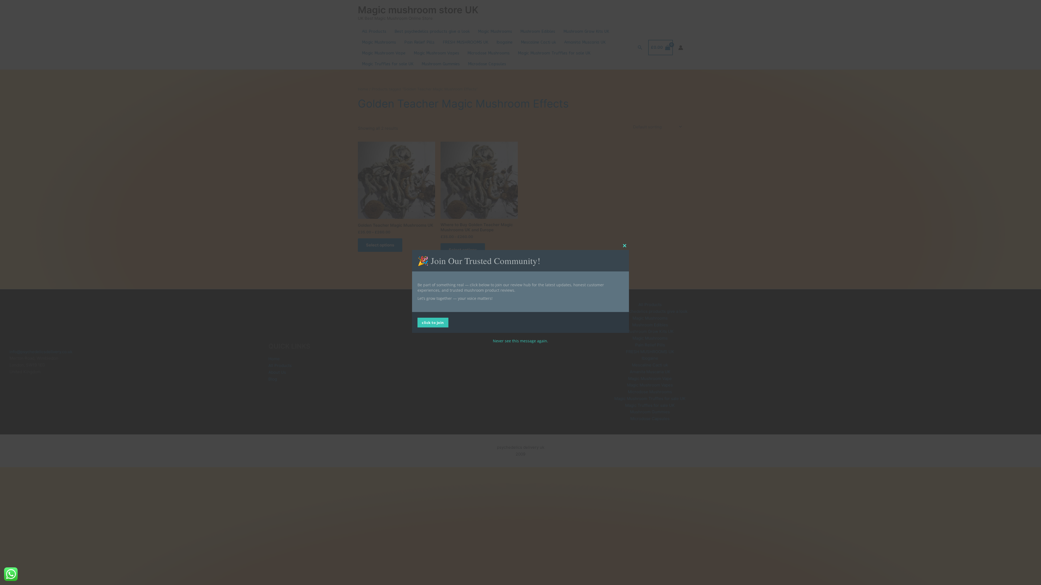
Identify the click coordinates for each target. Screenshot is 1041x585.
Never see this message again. (520, 340)
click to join (433, 322)
